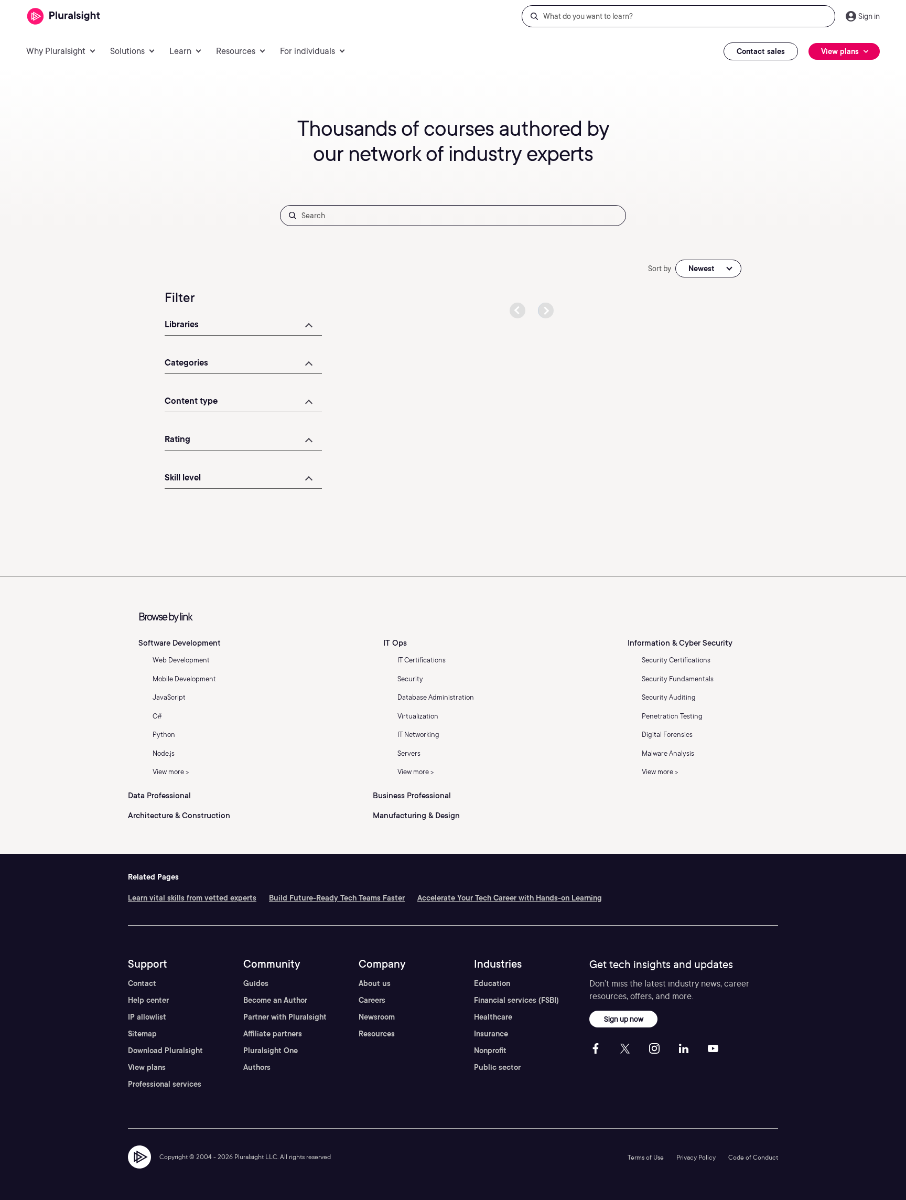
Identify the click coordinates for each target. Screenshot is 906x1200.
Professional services (164, 1084)
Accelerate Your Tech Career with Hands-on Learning (509, 898)
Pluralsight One (270, 1050)
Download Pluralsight (165, 1050)
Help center (148, 1000)
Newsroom (377, 1017)
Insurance (491, 1034)
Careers (372, 1000)
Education (492, 983)
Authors (257, 1067)
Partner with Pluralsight (285, 1017)
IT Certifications (421, 660)
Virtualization (417, 716)
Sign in (869, 16)
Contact (142, 983)
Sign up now (623, 1019)
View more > (171, 772)
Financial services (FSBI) (516, 1000)
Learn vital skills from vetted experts (192, 898)
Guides (255, 983)
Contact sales (761, 51)
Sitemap (142, 1034)
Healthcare (493, 1017)
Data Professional (159, 795)
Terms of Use (646, 1157)
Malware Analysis (668, 753)
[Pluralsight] (63, 16)
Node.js (164, 753)
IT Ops (395, 643)
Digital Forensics (667, 734)
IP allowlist (147, 1017)
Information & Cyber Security (680, 643)
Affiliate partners (272, 1034)
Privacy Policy (696, 1157)
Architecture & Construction (179, 815)
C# (157, 716)
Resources (377, 1034)
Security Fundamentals (678, 679)
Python (164, 734)
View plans (147, 1067)
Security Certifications (676, 660)
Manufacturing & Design (416, 815)
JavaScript (169, 697)
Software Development (179, 643)
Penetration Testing (672, 716)
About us (375, 983)
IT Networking (418, 734)
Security (410, 679)
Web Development (181, 660)
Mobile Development (184, 679)
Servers (408, 753)
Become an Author (275, 1000)
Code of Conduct (753, 1157)
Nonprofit (490, 1050)
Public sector (497, 1067)
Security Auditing (669, 697)
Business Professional (412, 795)
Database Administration (435, 697)
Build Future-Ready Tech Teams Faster (337, 898)
